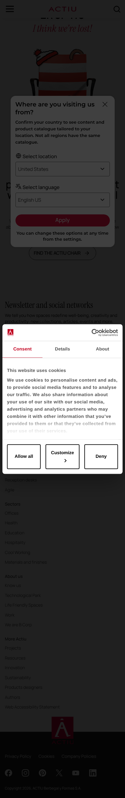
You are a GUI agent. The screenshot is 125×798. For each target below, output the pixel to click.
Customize (62, 452)
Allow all (24, 456)
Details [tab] (62, 349)
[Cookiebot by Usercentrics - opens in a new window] (91, 333)
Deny (101, 456)
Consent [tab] (22, 349)
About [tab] (102, 349)
